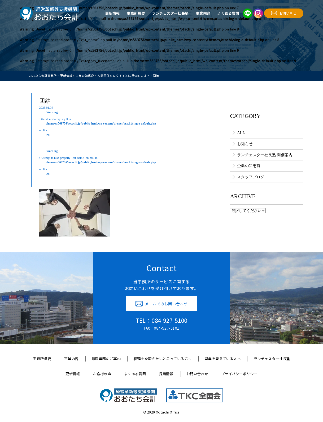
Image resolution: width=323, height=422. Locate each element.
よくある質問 (228, 13)
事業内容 (203, 13)
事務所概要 (136, 13)
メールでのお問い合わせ (166, 303)
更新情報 (112, 13)
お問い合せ (287, 13)
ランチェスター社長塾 (170, 13)
